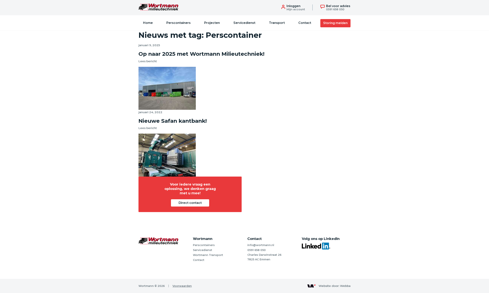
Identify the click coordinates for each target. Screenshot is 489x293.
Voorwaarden (182, 286)
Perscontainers (178, 23)
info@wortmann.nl (260, 245)
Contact (304, 23)
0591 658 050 (256, 250)
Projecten (212, 23)
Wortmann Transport (208, 255)
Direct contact (190, 203)
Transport (277, 23)
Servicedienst (244, 23)
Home (148, 23)
